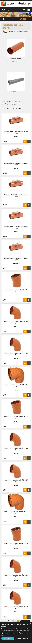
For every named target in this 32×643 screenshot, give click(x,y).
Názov (11, 101)
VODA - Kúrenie (11, 31)
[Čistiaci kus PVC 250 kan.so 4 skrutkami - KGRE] (16, 248)
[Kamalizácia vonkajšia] (16, 48)
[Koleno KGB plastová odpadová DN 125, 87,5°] (16, 502)
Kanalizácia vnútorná (16, 91)
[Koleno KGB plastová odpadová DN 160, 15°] (16, 533)
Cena (16, 101)
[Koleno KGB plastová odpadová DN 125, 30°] (16, 438)
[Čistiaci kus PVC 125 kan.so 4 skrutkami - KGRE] (16, 153)
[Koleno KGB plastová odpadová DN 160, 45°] (16, 597)
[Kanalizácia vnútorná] (16, 81)
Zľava (12, 108)
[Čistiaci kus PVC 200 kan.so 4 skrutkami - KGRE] (16, 217)
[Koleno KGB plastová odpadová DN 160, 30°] (16, 565)
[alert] (16, 632)
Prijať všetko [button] (7, 638)
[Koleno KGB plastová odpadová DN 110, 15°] (16, 280)
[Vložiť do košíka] (25, 141)
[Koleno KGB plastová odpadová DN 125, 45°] (16, 470)
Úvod (4, 31)
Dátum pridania (6, 103)
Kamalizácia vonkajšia (16, 58)
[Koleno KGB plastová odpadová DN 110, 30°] (16, 312)
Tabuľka (11, 104)
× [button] (30, 623)
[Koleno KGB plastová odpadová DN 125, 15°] (16, 407)
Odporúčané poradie (17, 103)
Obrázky (4, 104)
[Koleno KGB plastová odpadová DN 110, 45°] (16, 343)
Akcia (8, 108)
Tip (4, 108)
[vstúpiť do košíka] (3, 10)
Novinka (18, 108)
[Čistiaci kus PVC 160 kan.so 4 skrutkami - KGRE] (16, 185)
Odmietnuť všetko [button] (22, 638)
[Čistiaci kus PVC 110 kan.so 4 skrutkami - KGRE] (16, 121)
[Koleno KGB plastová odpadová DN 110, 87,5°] (16, 375)
